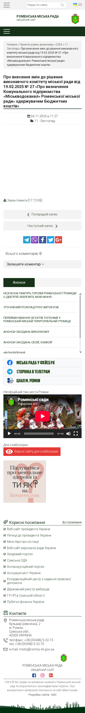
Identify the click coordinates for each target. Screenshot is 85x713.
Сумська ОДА (17, 560)
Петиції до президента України (29, 535)
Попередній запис (45, 214)
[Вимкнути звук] (68, 433)
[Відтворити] (9, 433)
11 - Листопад (44, 121)
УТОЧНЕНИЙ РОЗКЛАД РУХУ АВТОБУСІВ (31, 307)
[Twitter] (51, 242)
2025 (59, 44)
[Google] (58, 242)
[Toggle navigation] (6, 5)
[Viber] (35, 242)
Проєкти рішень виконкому (36, 44)
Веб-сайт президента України (28, 529)
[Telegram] (27, 242)
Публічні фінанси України (25, 602)
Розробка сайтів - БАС (43, 694)
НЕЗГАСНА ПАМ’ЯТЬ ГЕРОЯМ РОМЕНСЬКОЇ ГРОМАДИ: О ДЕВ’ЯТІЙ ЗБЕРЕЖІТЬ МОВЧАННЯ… (40, 295)
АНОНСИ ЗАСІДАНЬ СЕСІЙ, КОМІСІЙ (27, 342)
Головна (12, 44)
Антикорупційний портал (25, 566)
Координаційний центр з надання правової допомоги (39, 581)
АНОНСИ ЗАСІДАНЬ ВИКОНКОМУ (26, 331)
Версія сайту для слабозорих (35, 451)
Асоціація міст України (24, 573)
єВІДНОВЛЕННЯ (14, 352)
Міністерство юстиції (23, 541)
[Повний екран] (75, 433)
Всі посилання (72, 522)
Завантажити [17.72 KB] (24, 200)
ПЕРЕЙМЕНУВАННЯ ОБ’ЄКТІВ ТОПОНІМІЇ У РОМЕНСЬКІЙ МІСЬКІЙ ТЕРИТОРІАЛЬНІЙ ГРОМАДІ (37, 319)
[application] (42, 416)
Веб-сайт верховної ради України (31, 548)
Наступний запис (40, 226)
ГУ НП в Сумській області (26, 595)
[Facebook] (43, 242)
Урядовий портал (20, 554)
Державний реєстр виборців (28, 589)
